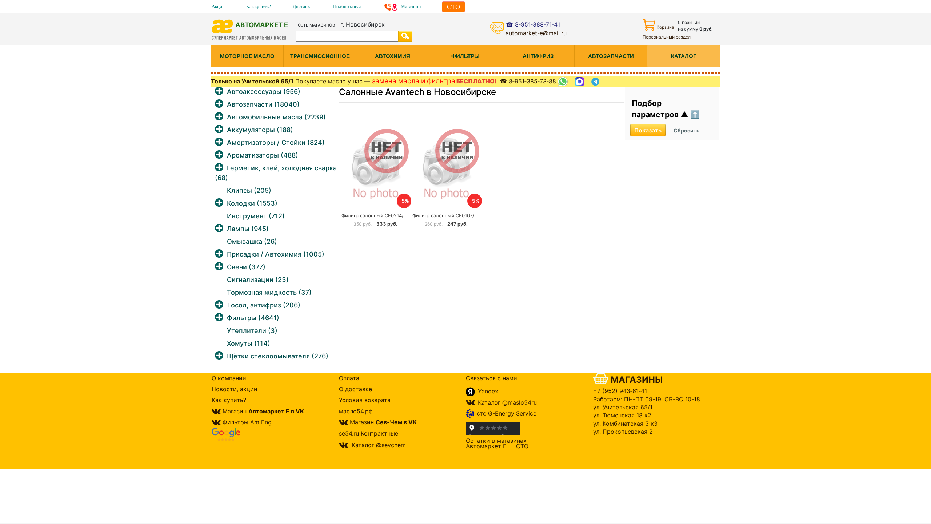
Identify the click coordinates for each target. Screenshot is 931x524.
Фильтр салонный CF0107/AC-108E (453, 215)
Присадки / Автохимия (275, 254)
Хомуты (248, 343)
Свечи (246, 267)
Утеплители (252, 330)
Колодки (252, 203)
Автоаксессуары (263, 91)
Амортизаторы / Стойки (276, 142)
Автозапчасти (263, 104)
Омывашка (252, 241)
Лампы (248, 229)
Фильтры (253, 318)
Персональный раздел (667, 37)
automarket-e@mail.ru (536, 33)
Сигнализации (258, 279)
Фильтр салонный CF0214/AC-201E (382, 215)
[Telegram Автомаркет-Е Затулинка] (596, 82)
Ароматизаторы (262, 155)
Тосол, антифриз (263, 305)
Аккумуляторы (260, 130)
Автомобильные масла (276, 117)
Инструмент (256, 216)
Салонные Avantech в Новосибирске (417, 92)
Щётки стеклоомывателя (277, 356)
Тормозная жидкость (269, 292)
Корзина (665, 27)
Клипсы (249, 190)
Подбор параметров (656, 109)
